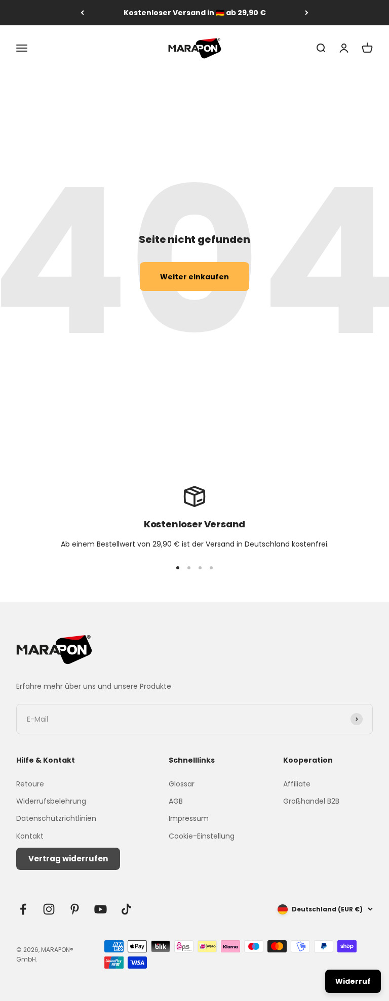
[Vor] (306, 12)
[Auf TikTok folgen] (126, 909)
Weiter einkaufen (194, 277)
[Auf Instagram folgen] (49, 909)
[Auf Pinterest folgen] (75, 909)
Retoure (30, 784)
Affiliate (296, 784)
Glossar (181, 784)
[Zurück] (82, 12)
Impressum (189, 818)
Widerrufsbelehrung (51, 801)
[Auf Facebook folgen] (23, 909)
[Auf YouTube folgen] (100, 909)
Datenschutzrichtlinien (56, 818)
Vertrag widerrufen (68, 858)
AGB (176, 801)
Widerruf (353, 981)
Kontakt (30, 836)
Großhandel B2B (311, 801)
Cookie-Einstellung (202, 836)
